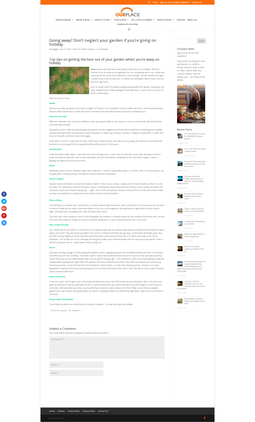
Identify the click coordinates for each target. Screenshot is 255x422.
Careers (61, 411)
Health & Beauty (63, 20)
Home (155, 2)
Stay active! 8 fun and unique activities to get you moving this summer (195, 163)
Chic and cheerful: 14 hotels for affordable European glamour (194, 136)
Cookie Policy (74, 411)
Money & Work (83, 20)
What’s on (192, 20)
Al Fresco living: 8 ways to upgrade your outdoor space (193, 196)
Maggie (55, 49)
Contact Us (197, 2)
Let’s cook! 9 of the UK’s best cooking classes (195, 150)
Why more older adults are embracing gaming (194, 235)
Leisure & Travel (102, 20)
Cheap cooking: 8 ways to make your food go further (194, 210)
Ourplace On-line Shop (127, 24)
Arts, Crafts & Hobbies (141, 20)
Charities (181, 20)
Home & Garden (164, 20)
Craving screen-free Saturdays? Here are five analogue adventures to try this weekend (191, 285)
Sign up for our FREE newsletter (175, 2)
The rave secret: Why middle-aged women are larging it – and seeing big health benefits (190, 180)
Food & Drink (120, 20)
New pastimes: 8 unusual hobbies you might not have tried (194, 301)
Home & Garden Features (84, 49)
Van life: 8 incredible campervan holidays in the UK (194, 248)
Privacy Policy (89, 411)
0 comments (102, 49)
